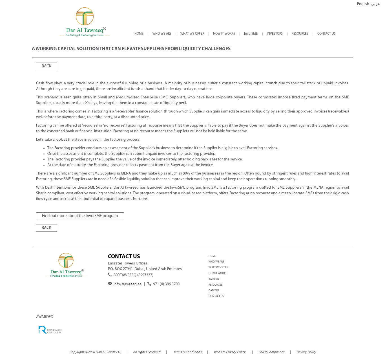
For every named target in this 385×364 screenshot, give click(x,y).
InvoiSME (214, 279)
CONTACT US (216, 296)
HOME (212, 256)
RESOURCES (215, 284)
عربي (375, 4)
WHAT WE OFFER (218, 267)
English (363, 4)
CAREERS (214, 290)
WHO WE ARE (216, 261)
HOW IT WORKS (217, 273)
